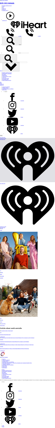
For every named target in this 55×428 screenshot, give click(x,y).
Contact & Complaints (6, 86)
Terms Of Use (4, 366)
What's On (4, 8)
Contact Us (2, 84)
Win (3, 7)
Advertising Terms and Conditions (8, 361)
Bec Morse (4, 74)
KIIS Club (4, 9)
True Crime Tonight (5, 78)
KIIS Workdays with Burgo (7, 73)
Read (1, 83)
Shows (3, 6)
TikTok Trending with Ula (6, 80)
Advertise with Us (5, 10)
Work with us (4, 89)
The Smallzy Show (5, 79)
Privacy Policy (4, 365)
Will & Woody (4, 75)
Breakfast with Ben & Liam (7, 5)
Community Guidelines (6, 363)
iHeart (3, 426)
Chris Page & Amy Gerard (6, 76)
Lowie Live (4, 77)
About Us (3, 359)
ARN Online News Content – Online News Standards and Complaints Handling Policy (17, 362)
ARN (3, 425)
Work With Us (4, 367)
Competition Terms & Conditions (7, 88)
